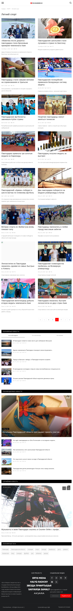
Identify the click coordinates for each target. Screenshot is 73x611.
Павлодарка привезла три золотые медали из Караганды (16, 154)
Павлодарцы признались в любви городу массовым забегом (53, 228)
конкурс (19, 553)
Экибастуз (52, 549)
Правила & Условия (64, 607)
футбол (26, 553)
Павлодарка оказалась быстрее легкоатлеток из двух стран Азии (52, 302)
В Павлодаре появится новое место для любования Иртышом (32, 341)
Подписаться (66, 596)
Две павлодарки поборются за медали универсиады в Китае (51, 191)
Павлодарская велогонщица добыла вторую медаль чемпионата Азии (17, 302)
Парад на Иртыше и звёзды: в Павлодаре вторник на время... (32, 359)
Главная (3, 8)
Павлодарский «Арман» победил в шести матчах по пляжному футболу (17, 191)
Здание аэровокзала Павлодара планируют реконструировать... (33, 350)
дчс (32, 553)
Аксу (12, 553)
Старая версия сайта (31, 607)
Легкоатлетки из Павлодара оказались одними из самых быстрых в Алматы (17, 266)
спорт (37, 549)
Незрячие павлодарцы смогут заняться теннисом (51, 118)
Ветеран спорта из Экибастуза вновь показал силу (17, 228)
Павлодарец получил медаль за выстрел (52, 154)
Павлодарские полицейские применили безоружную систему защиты (52, 82)
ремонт (65, 549)
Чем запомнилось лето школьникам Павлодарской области (31, 449)
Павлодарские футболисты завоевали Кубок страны (13, 118)
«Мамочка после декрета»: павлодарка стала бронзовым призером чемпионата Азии (14, 43)
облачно (38, 553)
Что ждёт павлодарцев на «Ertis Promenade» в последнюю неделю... (34, 440)
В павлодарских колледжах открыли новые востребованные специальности (36, 369)
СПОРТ (8, 8)
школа (46, 553)
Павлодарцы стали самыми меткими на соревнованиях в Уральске (17, 81)
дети (59, 549)
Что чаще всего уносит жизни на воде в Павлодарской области (32, 459)
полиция (30, 549)
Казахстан (5, 553)
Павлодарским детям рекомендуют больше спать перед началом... (34, 468)
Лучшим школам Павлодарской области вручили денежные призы (33, 378)
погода (44, 549)
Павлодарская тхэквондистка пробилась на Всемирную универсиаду (51, 266)
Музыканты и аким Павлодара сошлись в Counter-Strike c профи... (30, 529)
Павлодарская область (18, 549)
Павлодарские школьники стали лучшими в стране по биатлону (52, 42)
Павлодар (5, 549)
